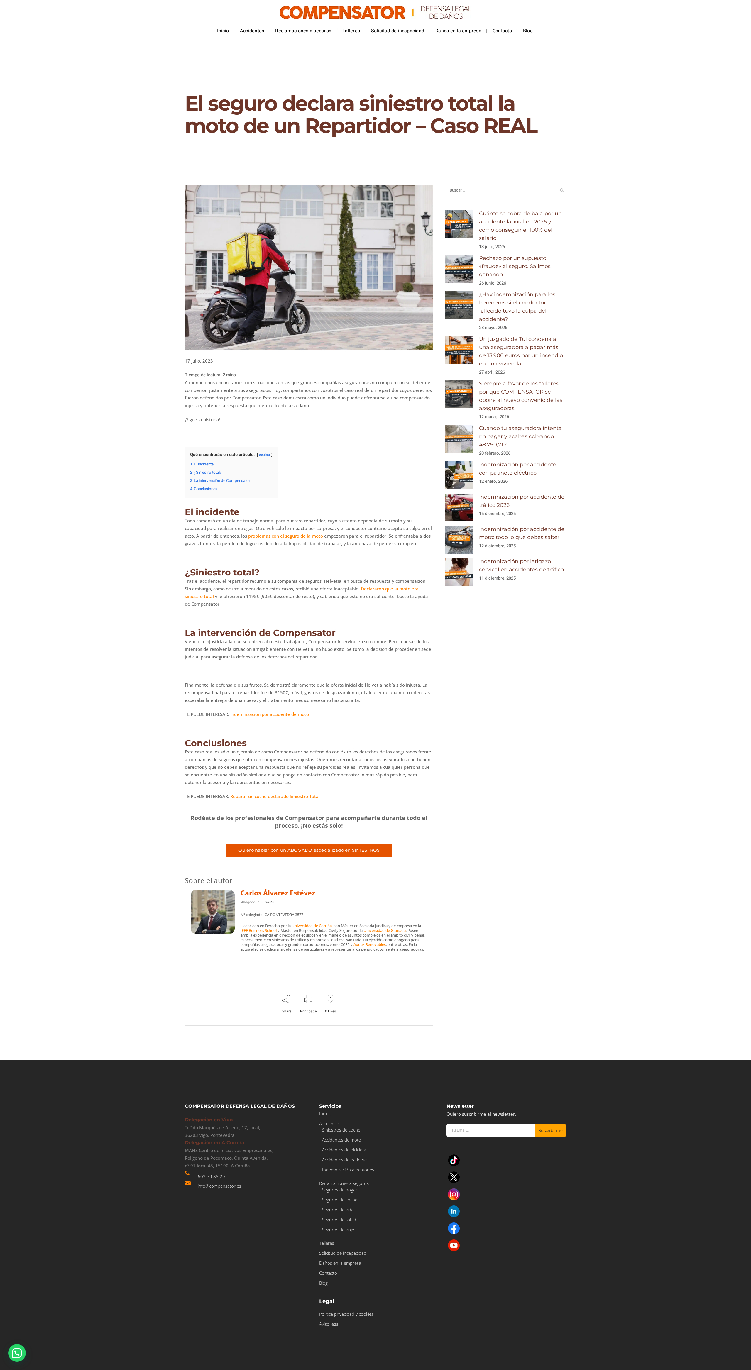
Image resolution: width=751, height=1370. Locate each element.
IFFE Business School (259, 930)
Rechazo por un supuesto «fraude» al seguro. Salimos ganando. (515, 266)
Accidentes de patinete (344, 1160)
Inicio (324, 1113)
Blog (323, 1283)
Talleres (326, 1243)
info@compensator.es (219, 1186)
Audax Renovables (369, 944)
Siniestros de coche (341, 1130)
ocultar (264, 455)
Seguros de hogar (339, 1190)
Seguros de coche (339, 1200)
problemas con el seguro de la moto (285, 536)
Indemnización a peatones (348, 1170)
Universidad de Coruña (312, 925)
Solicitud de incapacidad (342, 1253)
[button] (17, 1353)
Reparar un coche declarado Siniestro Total (275, 796)
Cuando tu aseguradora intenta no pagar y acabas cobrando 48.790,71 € (520, 436)
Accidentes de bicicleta (344, 1150)
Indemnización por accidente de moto (269, 714)
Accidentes (329, 1123)
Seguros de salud (339, 1219)
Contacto (328, 1273)
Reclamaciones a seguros (344, 1183)
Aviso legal (329, 1324)
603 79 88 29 (211, 1176)
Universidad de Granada (384, 930)
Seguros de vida (337, 1209)
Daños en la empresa (340, 1263)
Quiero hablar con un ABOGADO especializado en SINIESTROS (309, 850)
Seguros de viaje (338, 1229)
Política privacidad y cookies (346, 1314)
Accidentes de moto (341, 1140)
